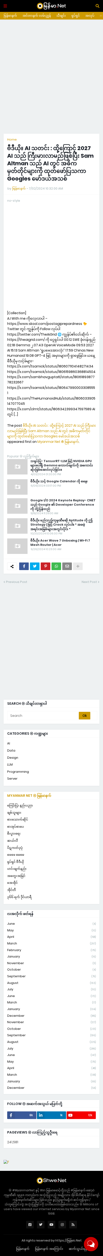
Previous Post (16, 582)
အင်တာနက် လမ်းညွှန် (37, 15)
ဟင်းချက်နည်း (17, 868)
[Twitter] (35, 566)
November (51, 963)
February (51, 950)
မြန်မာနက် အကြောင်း (49, 1248)
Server (12, 778)
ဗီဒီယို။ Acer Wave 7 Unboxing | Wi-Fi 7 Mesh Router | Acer (60, 542)
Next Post (89, 582)
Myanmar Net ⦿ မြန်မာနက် (29, 795)
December (51, 1015)
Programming (18, 771)
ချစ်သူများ (14, 812)
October (51, 969)
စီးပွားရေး (14, 833)
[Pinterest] (45, 566)
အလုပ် (89, 15)
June (51, 923)
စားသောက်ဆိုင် (17, 819)
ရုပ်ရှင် (75, 15)
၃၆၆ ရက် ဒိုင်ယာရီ (19, 897)
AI (8, 743)
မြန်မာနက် (10, 15)
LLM (10, 764)
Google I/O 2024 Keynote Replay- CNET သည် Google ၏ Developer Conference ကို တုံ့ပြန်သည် (63, 504)
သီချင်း (61, 15)
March (51, 943)
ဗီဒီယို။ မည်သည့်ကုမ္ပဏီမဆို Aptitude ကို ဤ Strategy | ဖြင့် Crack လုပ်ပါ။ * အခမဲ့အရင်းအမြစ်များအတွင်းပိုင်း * (61, 524)
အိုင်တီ (11, 890)
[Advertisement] (51, 76)
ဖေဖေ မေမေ (15, 854)
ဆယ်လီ (12, 840)
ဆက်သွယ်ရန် (78, 1248)
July (51, 989)
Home (12, 139)
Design (12, 757)
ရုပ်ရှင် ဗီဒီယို (15, 862)
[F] (6, 1162)
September (51, 976)
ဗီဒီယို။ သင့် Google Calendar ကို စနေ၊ (59, 481)
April (51, 936)
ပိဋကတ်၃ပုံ (15, 847)
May (51, 930)
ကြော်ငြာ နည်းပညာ (20, 805)
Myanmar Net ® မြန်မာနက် (58, 441)
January (51, 956)
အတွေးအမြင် (16, 876)
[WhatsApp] (56, 566)
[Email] (67, 566)
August (51, 983)
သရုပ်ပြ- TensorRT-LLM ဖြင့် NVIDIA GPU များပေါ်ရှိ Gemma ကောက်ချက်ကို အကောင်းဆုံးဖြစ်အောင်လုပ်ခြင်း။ (61, 465)
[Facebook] (24, 566)
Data (11, 750)
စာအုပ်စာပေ (15, 826)
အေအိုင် (12, 882)
